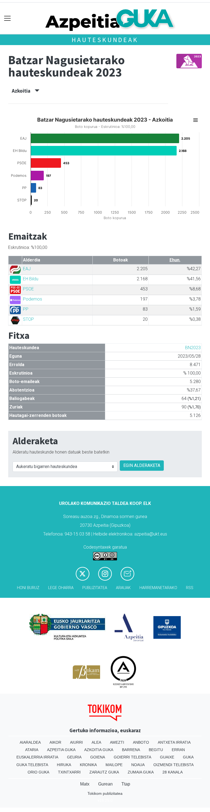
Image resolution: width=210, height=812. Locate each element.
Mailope (114, 765)
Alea (96, 742)
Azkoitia (23, 90)
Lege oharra (61, 588)
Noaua (138, 765)
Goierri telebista (132, 757)
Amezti (117, 742)
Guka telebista (32, 765)
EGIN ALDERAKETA (141, 465)
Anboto (141, 742)
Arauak (123, 588)
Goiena (97, 757)
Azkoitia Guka (98, 750)
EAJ (27, 268)
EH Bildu (30, 278)
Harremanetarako (158, 588)
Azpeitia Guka (61, 750)
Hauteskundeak (105, 40)
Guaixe (167, 757)
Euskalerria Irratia (37, 757)
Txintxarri (69, 772)
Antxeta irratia (174, 742)
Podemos (32, 299)
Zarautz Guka (104, 772)
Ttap (125, 784)
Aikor (55, 742)
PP (25, 309)
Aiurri (76, 742)
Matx (84, 784)
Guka (188, 757)
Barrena (131, 750)
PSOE (28, 289)
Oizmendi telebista (173, 765)
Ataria (31, 750)
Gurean (105, 784)
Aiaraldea (30, 742)
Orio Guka (38, 772)
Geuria (74, 757)
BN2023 (193, 347)
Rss (189, 588)
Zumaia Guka (141, 772)
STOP (28, 319)
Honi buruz (28, 588)
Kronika (88, 765)
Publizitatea (94, 588)
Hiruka (64, 765)
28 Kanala (172, 772)
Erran (178, 750)
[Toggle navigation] (7, 18)
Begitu (156, 750)
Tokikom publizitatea (105, 793)
